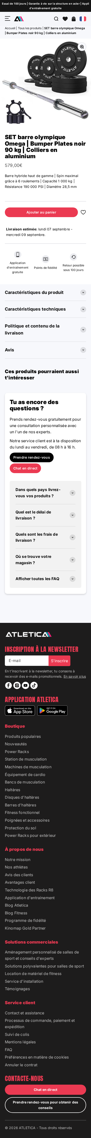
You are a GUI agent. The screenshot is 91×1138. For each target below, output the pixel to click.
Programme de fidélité (25, 920)
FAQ (8, 1049)
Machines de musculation (28, 766)
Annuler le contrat (21, 1064)
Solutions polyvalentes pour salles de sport (44, 966)
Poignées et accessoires (27, 820)
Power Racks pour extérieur (30, 835)
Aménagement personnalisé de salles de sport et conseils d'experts (42, 955)
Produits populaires (23, 736)
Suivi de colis (17, 1034)
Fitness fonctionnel (22, 812)
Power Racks (17, 751)
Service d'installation (24, 981)
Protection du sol (20, 827)
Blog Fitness (16, 912)
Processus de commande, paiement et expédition (40, 1023)
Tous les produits (30, 28)
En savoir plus (75, 676)
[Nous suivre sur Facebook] (8, 685)
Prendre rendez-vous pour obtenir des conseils (45, 1105)
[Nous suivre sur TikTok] (34, 685)
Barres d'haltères (20, 805)
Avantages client (20, 882)
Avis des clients (19, 874)
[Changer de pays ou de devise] (83, 18)
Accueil (10, 28)
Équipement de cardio (25, 774)
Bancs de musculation (25, 782)
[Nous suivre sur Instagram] (17, 685)
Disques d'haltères (22, 797)
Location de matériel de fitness (33, 973)
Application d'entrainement (30, 897)
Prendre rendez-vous (31, 457)
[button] (65, 19)
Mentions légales (20, 1041)
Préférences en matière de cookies (37, 1057)
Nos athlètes (16, 867)
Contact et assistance (24, 1012)
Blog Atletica (16, 905)
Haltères (12, 789)
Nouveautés (16, 743)
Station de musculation (26, 759)
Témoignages (17, 988)
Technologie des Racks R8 (29, 890)
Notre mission (17, 859)
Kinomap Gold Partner (25, 928)
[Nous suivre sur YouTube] (25, 685)
